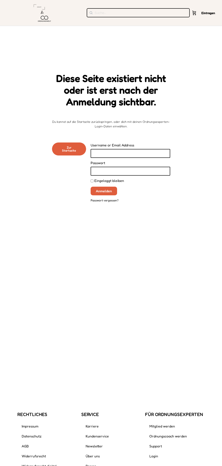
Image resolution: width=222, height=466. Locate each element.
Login (153, 456)
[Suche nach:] (138, 12)
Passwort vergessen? (105, 200)
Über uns (93, 456)
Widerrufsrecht (34, 456)
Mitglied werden (162, 426)
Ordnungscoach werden (168, 436)
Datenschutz (32, 436)
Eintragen (208, 13)
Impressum (30, 426)
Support (155, 446)
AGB (25, 446)
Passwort (98, 163)
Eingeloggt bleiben (108, 180)
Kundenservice (97, 436)
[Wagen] (194, 13)
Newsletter (94, 446)
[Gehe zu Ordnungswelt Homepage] (42, 12)
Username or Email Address (112, 145)
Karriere (92, 426)
